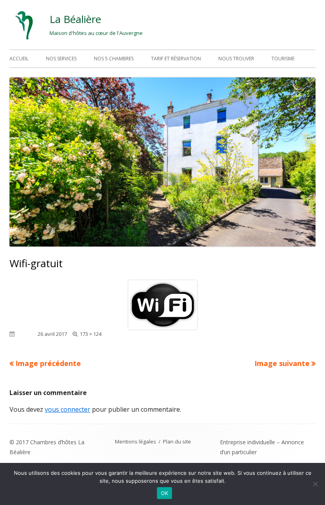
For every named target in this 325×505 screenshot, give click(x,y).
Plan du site (177, 441)
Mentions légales (135, 441)
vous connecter (67, 409)
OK (164, 493)
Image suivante (282, 363)
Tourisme (282, 58)
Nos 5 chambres (114, 58)
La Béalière (75, 19)
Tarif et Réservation (176, 58)
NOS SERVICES (61, 58)
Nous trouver (236, 58)
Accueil (19, 58)
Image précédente (48, 363)
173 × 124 (90, 333)
